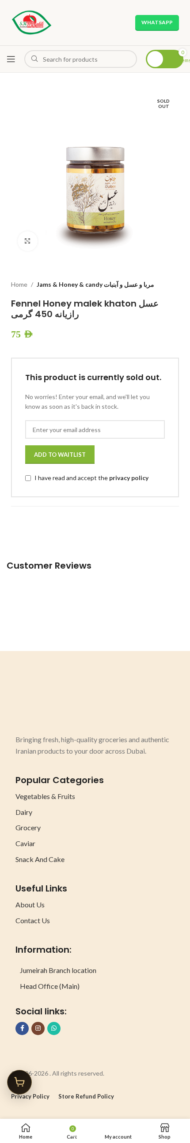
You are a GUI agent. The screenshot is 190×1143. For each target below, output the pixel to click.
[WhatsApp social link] (54, 1028)
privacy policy (128, 478)
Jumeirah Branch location (58, 970)
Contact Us (32, 920)
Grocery (28, 827)
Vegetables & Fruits (45, 796)
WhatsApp (157, 22)
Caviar (25, 843)
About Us (30, 904)
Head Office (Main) (50, 986)
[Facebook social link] (22, 1028)
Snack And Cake (40, 859)
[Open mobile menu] (11, 59)
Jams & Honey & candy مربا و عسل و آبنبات (95, 284)
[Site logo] (31, 22)
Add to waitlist (60, 454)
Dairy (23, 812)
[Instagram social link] (38, 1028)
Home (19, 284)
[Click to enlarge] (28, 241)
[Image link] (48, 701)
